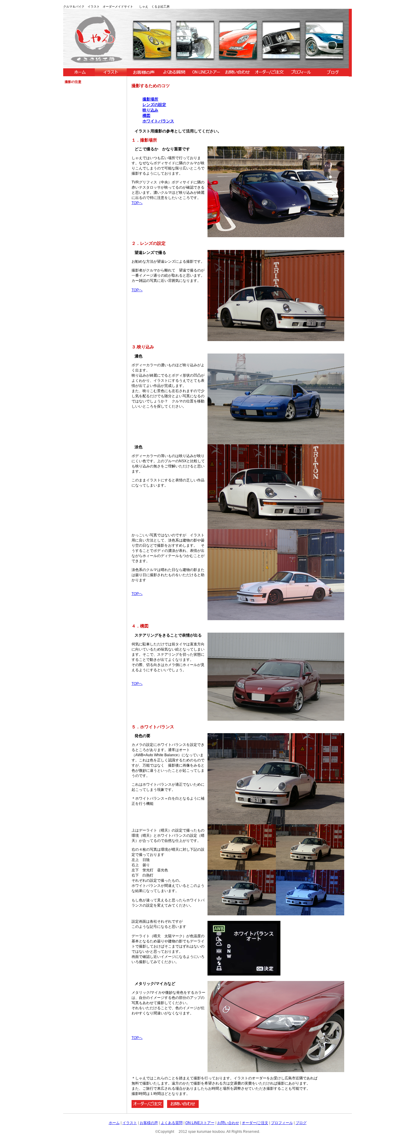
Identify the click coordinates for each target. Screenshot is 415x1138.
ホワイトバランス (158, 121)
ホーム (114, 1123)
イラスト (129, 1123)
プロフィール (282, 1123)
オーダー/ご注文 (255, 1123)
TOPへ (137, 203)
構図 (146, 115)
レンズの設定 (154, 104)
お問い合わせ (228, 1123)
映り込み (150, 110)
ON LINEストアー (199, 1123)
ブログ (301, 1123)
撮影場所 (150, 99)
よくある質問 (172, 1123)
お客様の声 (149, 1123)
